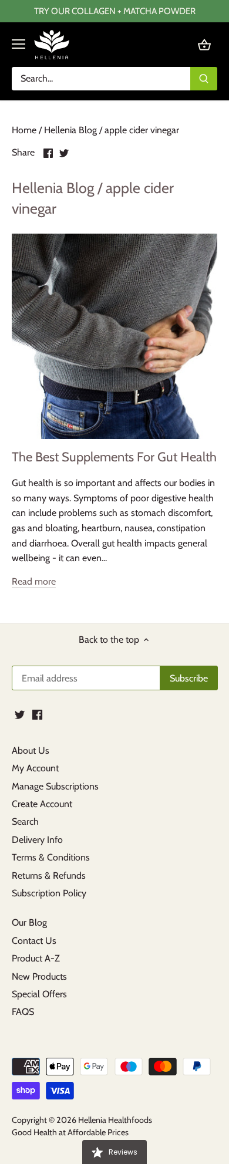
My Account (35, 768)
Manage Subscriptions (55, 786)
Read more (34, 581)
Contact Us (34, 940)
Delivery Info (37, 839)
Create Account (42, 803)
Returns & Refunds (49, 875)
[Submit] (203, 78)
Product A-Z (36, 958)
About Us (30, 750)
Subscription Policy (49, 893)
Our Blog (29, 922)
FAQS (23, 1011)
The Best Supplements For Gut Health (114, 457)
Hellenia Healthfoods (115, 1120)
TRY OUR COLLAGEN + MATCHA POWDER (115, 10)
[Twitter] (20, 714)
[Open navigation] (18, 44)
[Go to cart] (204, 44)
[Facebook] (37, 714)
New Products (39, 976)
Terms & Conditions (51, 857)
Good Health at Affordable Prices (70, 1132)
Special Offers (39, 994)
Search (25, 821)
